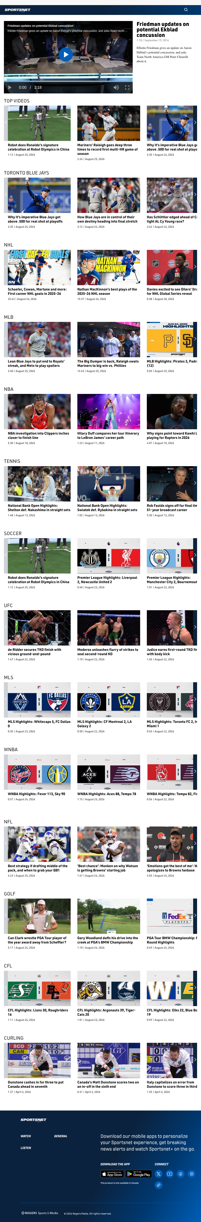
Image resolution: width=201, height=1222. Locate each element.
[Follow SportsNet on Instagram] (192, 1173)
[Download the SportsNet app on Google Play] (138, 1173)
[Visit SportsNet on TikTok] (159, 1184)
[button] (186, 10)
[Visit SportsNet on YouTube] (170, 1173)
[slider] (68, 81)
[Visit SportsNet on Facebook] (181, 1173)
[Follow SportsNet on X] (159, 1173)
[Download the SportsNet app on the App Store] (112, 1173)
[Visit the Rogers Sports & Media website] (40, 1212)
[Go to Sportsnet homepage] (17, 10)
